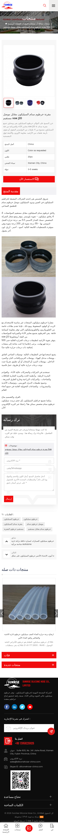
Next (56, 613)
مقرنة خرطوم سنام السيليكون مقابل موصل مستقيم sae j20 (28, 451)
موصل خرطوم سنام (11, 202)
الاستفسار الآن (26, 179)
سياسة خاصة (39, 821)
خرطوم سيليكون (30, 519)
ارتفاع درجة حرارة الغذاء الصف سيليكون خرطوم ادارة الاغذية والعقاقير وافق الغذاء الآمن (29, 636)
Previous (2, 613)
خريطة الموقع (19, 821)
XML (29, 821)
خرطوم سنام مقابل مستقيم (39, 529)
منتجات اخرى (29, 23)
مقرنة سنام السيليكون (13, 524)
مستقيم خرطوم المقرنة (13, 529)
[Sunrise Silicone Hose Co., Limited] (7, 6)
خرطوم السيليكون (11, 519)
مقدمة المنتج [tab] (10, 191)
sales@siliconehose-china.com (25, 761)
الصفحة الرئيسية (14, 23)
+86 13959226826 (24, 743)
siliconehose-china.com (31, 766)
